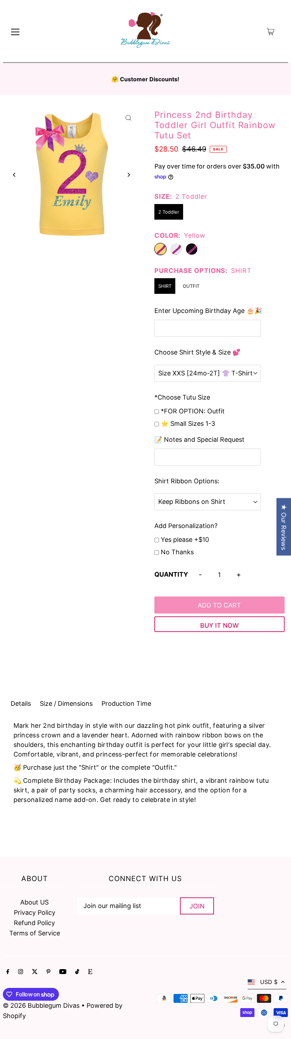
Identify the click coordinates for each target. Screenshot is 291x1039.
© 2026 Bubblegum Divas (42, 1005)
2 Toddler (168, 212)
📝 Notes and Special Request (199, 439)
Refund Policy (34, 923)
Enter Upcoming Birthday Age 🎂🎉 (208, 310)
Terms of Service (34, 933)
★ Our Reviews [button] (283, 527)
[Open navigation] (15, 31)
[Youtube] (62, 972)
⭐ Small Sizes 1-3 (188, 423)
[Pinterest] (48, 972)
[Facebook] (7, 972)
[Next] (129, 175)
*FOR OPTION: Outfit (193, 411)
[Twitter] (35, 972)
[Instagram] (20, 972)
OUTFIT (191, 286)
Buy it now (219, 625)
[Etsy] (90, 972)
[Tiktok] (77, 972)
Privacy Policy (34, 912)
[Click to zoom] (129, 118)
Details (21, 703)
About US (34, 902)
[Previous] (14, 175)
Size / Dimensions (66, 703)
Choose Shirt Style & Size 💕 (197, 352)
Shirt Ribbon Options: (186, 481)
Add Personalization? (186, 525)
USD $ (269, 981)
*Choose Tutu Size (182, 397)
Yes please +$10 (185, 539)
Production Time (126, 703)
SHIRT (164, 286)
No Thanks (177, 552)
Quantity (171, 574)
